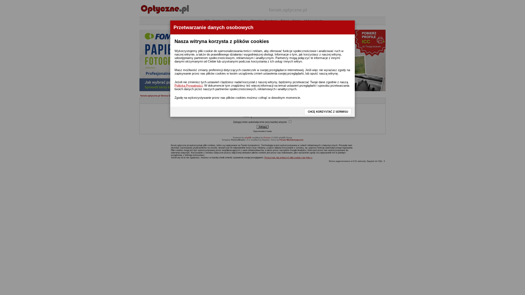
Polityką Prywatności (189, 85)
